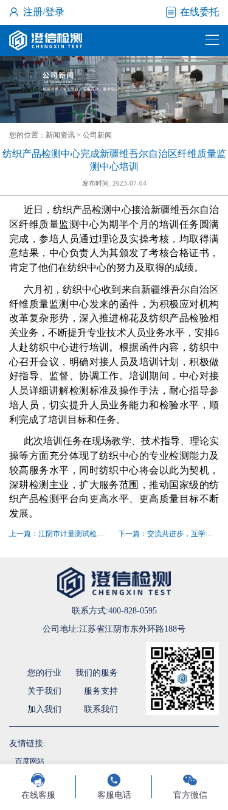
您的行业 (44, 672)
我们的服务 (96, 672)
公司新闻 (97, 135)
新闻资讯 (60, 135)
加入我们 (44, 709)
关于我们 (44, 691)
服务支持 (101, 691)
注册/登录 (43, 12)
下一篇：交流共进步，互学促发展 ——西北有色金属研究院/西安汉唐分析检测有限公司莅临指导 (168, 533)
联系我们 (101, 709)
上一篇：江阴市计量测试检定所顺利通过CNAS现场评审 (59, 533)
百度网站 (29, 761)
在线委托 (199, 12)
